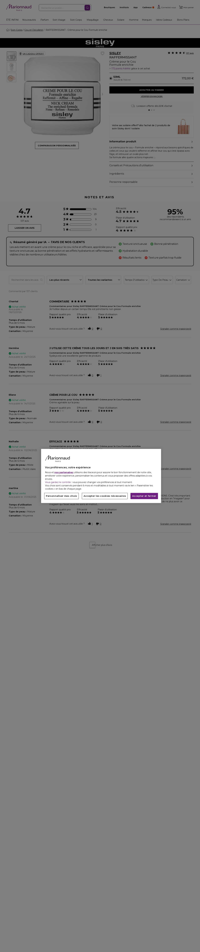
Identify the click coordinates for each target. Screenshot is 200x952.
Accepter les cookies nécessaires (105, 496)
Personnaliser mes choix (61, 496)
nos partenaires (63, 472)
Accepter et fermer (144, 496)
